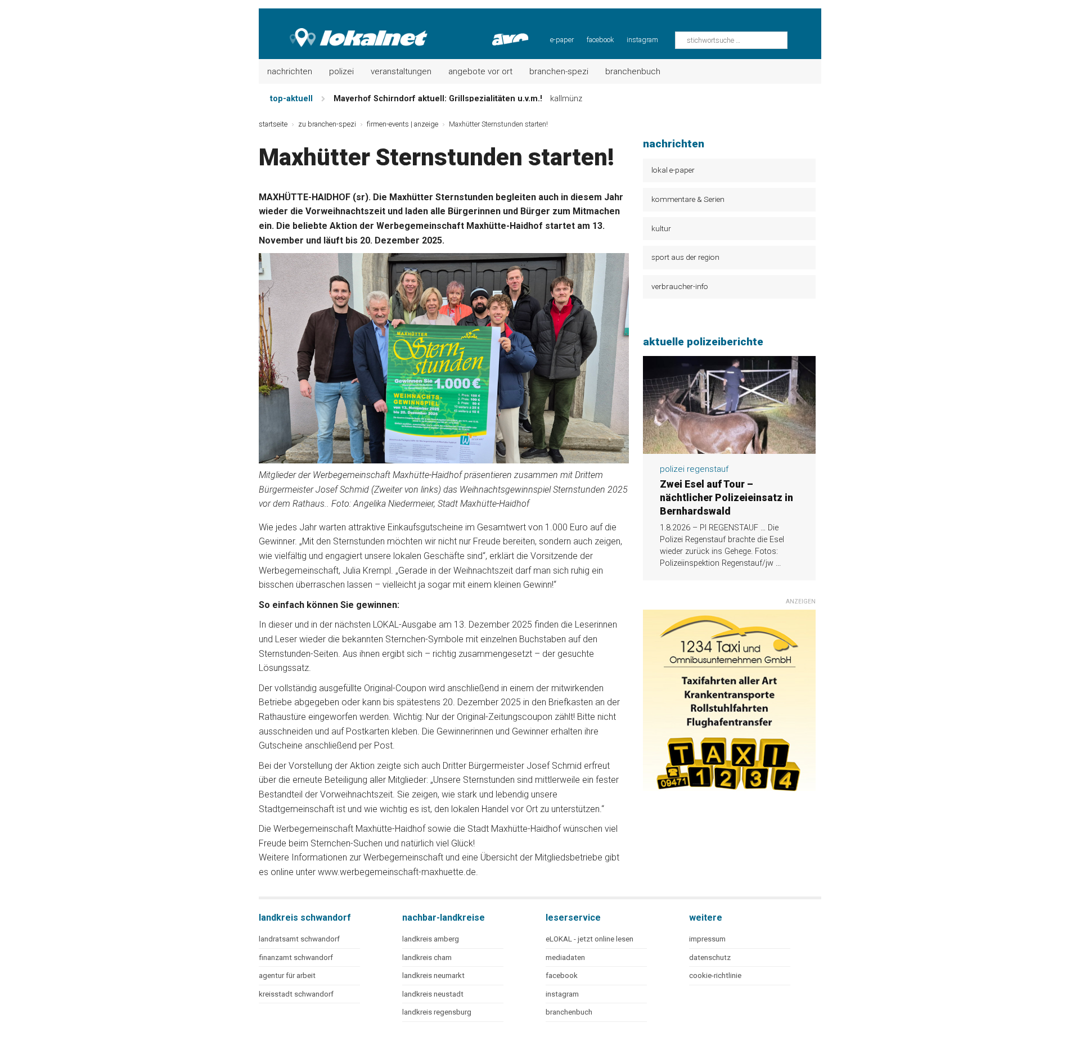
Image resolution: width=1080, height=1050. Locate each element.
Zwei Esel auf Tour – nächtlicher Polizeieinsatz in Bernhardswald (726, 498)
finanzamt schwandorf (296, 957)
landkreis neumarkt (433, 975)
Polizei (341, 71)
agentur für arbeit (287, 975)
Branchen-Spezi (558, 71)
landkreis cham (427, 957)
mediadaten (565, 957)
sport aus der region (685, 257)
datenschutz (710, 957)
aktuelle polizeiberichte (703, 341)
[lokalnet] (344, 28)
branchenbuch (569, 1012)
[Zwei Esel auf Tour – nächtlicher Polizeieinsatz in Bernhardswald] (729, 447)
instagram (642, 39)
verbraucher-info (679, 286)
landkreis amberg (430, 939)
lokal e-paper (673, 169)
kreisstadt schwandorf (296, 994)
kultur (661, 228)
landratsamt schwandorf (299, 939)
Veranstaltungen (401, 71)
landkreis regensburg (436, 1012)
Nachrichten (289, 71)
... (778, 563)
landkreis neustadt (433, 994)
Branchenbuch (632, 71)
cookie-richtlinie (715, 975)
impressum (707, 939)
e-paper (562, 39)
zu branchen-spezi (327, 124)
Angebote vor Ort (480, 71)
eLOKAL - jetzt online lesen (589, 939)
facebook (600, 39)
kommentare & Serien (687, 199)
